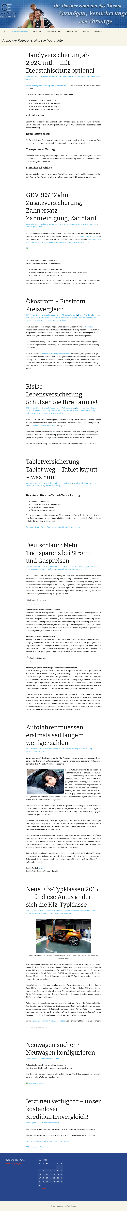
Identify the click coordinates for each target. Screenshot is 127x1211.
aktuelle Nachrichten (20, 31)
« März (43, 1189)
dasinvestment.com (87, 910)
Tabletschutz (39, 486)
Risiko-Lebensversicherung (85, 410)
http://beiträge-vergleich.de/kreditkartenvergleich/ (48, 1141)
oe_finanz (50, 913)
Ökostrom (73, 317)
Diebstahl (68, 483)
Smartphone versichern (86, 76)
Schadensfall (78, 483)
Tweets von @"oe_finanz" (14, 1164)
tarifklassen (68, 913)
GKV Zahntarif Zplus (89, 236)
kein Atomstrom (32, 317)
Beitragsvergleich (54, 31)
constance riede (73, 910)
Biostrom (95, 315)
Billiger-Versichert (84, 315)
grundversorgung (32, 569)
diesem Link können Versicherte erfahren (48, 1021)
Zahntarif (40, 227)
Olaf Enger (70, 410)
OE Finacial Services (61, 317)
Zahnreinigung (31, 227)
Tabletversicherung (52, 486)
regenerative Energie (39, 320)
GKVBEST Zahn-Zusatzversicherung (75, 224)
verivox (85, 569)
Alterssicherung (69, 408)
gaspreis (82, 566)
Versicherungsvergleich (55, 413)
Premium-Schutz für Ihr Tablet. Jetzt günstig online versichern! (53, 527)
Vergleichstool (91, 326)
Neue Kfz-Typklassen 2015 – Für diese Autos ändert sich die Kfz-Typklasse (62, 897)
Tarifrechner (64, 320)
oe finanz (43, 569)
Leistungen (37, 31)
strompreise (70, 569)
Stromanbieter (53, 320)
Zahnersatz (93, 224)
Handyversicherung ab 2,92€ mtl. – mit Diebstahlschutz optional (60, 62)
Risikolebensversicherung (35, 413)
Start (4, 31)
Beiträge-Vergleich (70, 315)
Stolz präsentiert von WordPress (63, 1206)
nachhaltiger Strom (46, 317)
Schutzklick (88, 483)
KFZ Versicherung (85, 749)
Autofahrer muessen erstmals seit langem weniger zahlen (55, 735)
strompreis (60, 569)
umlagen (79, 569)
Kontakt (86, 31)
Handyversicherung (69, 76)
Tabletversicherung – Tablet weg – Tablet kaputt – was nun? (62, 469)
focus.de (42, 868)
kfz (97, 910)
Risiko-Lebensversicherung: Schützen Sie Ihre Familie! (61, 394)
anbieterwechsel (71, 566)
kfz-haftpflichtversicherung (36, 913)
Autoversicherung (71, 749)
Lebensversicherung (42, 410)
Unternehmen (71, 31)
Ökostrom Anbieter (85, 317)
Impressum (98, 31)
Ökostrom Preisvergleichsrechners (55, 353)
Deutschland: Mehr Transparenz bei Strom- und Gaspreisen (59, 553)
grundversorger (92, 566)
